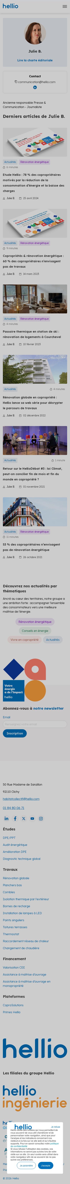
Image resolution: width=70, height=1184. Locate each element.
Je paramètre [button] (26, 1165)
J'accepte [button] (45, 1165)
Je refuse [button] (55, 1126)
